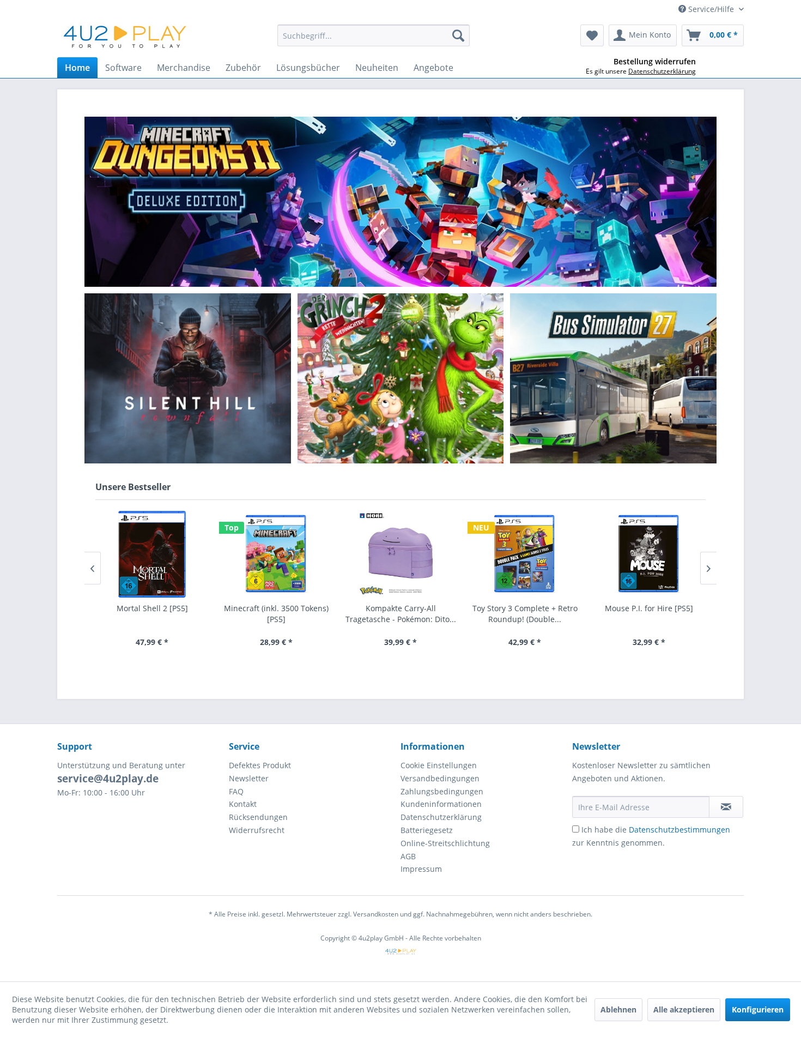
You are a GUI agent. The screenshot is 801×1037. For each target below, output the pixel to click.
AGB (408, 856)
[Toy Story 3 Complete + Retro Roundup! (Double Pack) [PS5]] (524, 554)
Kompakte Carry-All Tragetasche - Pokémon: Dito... (400, 613)
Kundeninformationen (441, 804)
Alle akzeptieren (683, 1009)
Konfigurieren (758, 1009)
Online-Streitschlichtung (445, 843)
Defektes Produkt (260, 765)
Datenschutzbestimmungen (679, 829)
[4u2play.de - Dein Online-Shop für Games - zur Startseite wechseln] (125, 38)
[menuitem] (373, 35)
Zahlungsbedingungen (441, 791)
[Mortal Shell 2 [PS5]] (152, 554)
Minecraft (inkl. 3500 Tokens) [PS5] (276, 613)
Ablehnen (618, 1009)
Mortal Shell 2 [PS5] (152, 608)
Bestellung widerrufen (655, 62)
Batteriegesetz (426, 830)
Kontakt (243, 804)
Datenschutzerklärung (441, 817)
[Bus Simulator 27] (613, 378)
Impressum (421, 869)
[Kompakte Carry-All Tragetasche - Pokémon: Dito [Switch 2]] (400, 554)
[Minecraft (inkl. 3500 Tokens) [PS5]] (276, 554)
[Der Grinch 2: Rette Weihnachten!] (411, 378)
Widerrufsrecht (256, 830)
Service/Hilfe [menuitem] (711, 9)
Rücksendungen (258, 817)
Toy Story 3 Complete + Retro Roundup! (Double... (525, 613)
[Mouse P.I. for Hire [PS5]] (649, 554)
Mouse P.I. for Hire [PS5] (649, 608)
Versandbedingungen (440, 778)
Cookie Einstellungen (438, 765)
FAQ (236, 791)
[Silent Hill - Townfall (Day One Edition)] (187, 378)
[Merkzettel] (592, 35)
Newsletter (249, 778)
